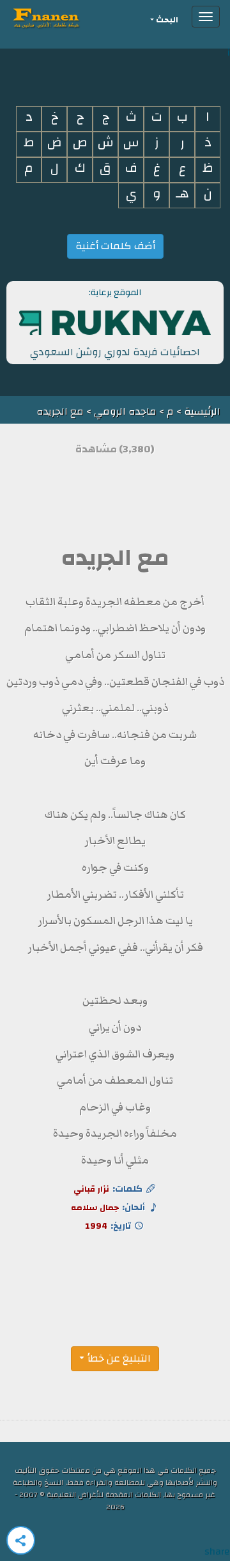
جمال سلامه (95, 1207)
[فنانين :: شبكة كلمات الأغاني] (69, 16)
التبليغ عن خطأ (119, 1358)
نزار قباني (91, 1189)
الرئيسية (200, 411)
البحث (167, 20)
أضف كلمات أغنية (115, 246)
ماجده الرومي (125, 411)
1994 (96, 1226)
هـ (182, 194)
